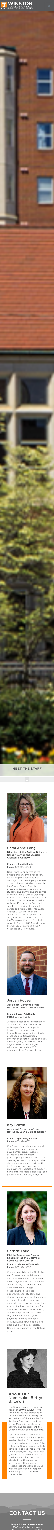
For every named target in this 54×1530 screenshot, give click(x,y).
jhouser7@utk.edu (25, 1014)
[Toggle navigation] (40, 6)
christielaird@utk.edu (27, 1264)
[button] (27, 779)
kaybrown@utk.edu (26, 1138)
